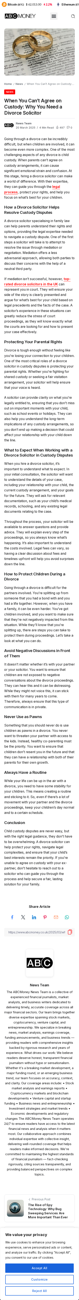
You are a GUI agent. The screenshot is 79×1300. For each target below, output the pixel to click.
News (19, 83)
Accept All (39, 1268)
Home (8, 83)
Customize (39, 1279)
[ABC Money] (20, 16)
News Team (24, 123)
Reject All (39, 1291)
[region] (39, 1264)
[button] (54, 16)
